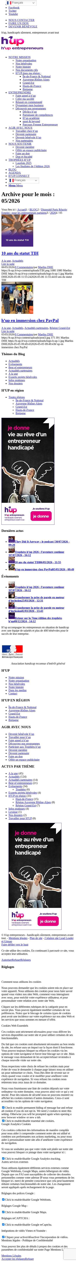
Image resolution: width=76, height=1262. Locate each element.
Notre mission (16, 677)
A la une (6, 260)
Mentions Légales (11, 1255)
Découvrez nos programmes (24, 743)
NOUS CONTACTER (21, 20)
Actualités (17, 260)
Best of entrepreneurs (20, 367)
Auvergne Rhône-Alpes (29, 403)
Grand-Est (21, 406)
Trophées (21, 789)
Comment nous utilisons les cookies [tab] (21, 981)
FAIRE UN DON (18, 23)
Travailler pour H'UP (20, 818)
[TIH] (17, 245)
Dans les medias (17, 690)
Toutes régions (16, 397)
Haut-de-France (24, 799)
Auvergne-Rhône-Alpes (21, 710)
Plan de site (36, 938)
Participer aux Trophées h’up (24, 746)
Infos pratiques (16, 380)
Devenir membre (17, 750)
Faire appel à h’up (18, 740)
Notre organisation (18, 680)
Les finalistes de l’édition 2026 (33, 166)
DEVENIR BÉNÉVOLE (22, 26)
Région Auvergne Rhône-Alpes (33, 802)
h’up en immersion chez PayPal (30, 320)
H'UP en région (17, 795)
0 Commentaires (24, 267)
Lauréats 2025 (23, 163)
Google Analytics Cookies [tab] (16, 1124)
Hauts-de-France (25, 410)
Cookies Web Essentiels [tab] (14, 1025)
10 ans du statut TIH (20, 253)
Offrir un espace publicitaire (24, 759)
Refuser (16, 959)
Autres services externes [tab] (14, 1161)
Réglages (26, 959)
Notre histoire (16, 687)
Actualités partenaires (36, 327)
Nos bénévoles (16, 683)
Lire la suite (7, 263)
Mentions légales (18, 938)
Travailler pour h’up (19, 737)
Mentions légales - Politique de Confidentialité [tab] (27, 1240)
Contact (12, 693)
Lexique (13, 811)
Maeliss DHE (45, 267)
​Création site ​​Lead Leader (59, 938)
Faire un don (15, 756)
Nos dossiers (15, 383)
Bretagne (21, 413)
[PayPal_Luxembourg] (17, 312)
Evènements (15, 364)
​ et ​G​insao (6, 941)
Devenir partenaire (18, 753)
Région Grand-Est (60, 327)
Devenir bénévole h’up (21, 733)
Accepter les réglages (13, 1258)
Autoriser (6, 959)
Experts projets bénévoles (22, 377)
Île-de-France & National (29, 400)
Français (19, 180)
